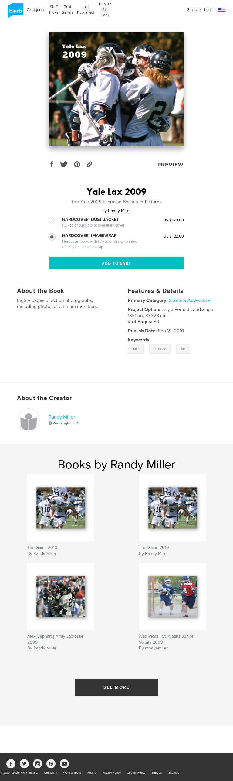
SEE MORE (116, 687)
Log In (209, 9)
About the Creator (44, 398)
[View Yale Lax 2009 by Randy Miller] (116, 89)
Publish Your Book (105, 10)
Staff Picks (53, 10)
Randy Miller (62, 417)
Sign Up (194, 9)
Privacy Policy (112, 773)
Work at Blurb (72, 773)
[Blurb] (14, 13)
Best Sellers (67, 10)
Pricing (91, 773)
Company (50, 773)
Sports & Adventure (189, 300)
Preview (170, 164)
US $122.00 (174, 236)
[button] (221, 10)
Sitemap (173, 773)
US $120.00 (173, 220)
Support (156, 773)
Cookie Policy (136, 773)
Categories (36, 9)
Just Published (85, 10)
